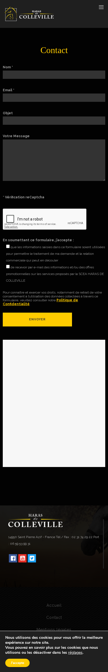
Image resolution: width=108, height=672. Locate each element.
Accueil (54, 605)
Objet (8, 113)
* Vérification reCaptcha (23, 197)
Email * (8, 90)
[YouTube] (22, 558)
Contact (54, 617)
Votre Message (16, 136)
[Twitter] (32, 558)
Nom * (8, 67)
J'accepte (17, 663)
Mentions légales (54, 629)
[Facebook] (13, 558)
